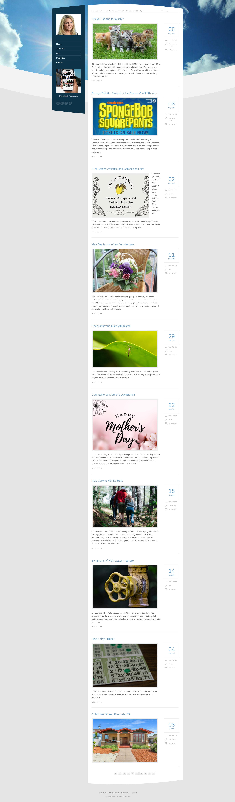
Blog (58, 53)
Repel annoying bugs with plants (111, 325)
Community (172, 44)
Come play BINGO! (103, 638)
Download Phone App (68, 96)
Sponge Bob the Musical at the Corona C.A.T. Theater (124, 93)
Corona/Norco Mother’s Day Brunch (113, 394)
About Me (60, 49)
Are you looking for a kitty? (108, 18)
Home (102, 11)
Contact (59, 62)
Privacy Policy (114, 792)
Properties (172, 739)
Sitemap (134, 792)
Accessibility (125, 792)
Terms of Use (102, 792)
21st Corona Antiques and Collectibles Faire (118, 168)
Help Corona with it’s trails (107, 480)
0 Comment (172, 50)
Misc (170, 269)
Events (171, 46)
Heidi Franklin (172, 40)
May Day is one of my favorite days (113, 244)
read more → (97, 80)
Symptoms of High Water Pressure (113, 560)
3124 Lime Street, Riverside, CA (111, 714)
